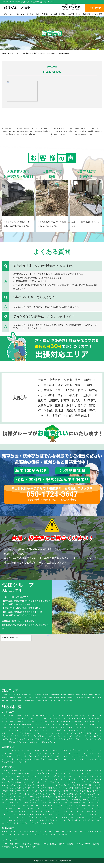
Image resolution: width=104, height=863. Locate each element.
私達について (9, 14)
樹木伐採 (30, 14)
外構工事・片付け (74, 14)
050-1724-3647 (71, 7)
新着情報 (7, 847)
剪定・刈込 (20, 14)
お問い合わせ (31, 847)
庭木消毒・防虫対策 (58, 14)
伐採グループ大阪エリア (49, 861)
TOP (5, 844)
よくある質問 (97, 14)
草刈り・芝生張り (42, 14)
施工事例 (86, 14)
